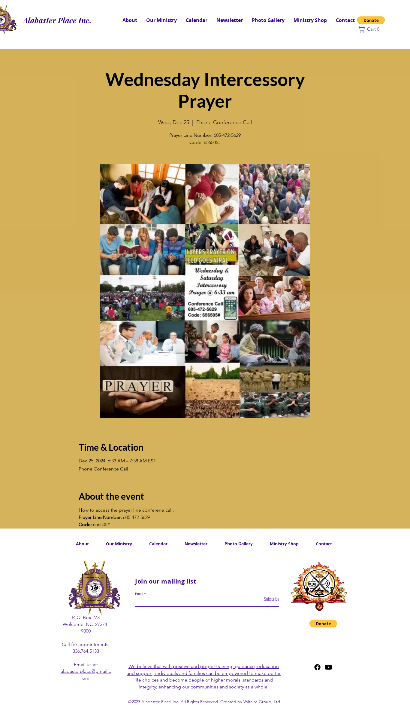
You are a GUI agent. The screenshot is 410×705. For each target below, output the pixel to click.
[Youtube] (328, 667)
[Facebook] (317, 667)
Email (139, 593)
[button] (371, 20)
